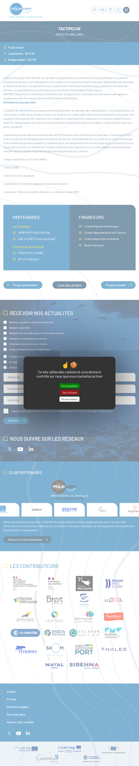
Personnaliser (69, 399)
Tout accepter (69, 385)
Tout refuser (69, 392)
